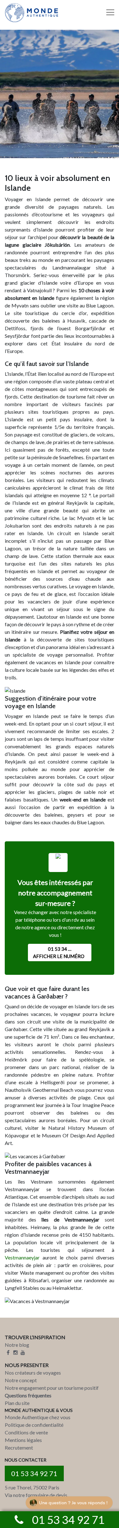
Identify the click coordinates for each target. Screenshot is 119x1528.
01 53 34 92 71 (34, 1473)
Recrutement (19, 1447)
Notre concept (21, 1380)
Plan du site (17, 1403)
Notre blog (17, 1345)
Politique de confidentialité (34, 1425)
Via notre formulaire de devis (36, 1495)
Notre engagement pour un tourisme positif (52, 1388)
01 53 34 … (58, 952)
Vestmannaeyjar (22, 1257)
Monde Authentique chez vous (37, 1417)
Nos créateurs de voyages (33, 1373)
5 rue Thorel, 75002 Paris (32, 1487)
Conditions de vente (26, 1432)
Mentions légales (23, 1440)
